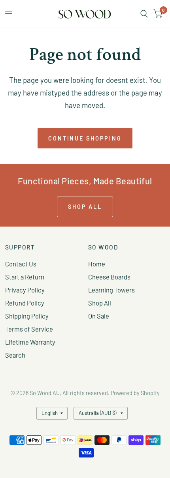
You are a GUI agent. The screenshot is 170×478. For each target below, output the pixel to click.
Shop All (99, 303)
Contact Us (20, 264)
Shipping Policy (27, 316)
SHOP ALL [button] (85, 206)
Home (96, 264)
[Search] (144, 14)
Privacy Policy (25, 290)
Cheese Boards (109, 277)
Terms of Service (29, 329)
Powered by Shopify (135, 393)
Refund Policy (24, 303)
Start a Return (24, 277)
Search (15, 355)
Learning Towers (111, 290)
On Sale (98, 316)
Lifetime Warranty (30, 342)
